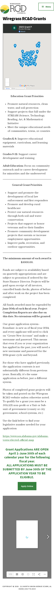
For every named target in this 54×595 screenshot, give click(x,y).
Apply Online (27, 486)
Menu (48, 6)
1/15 (10, 574)
